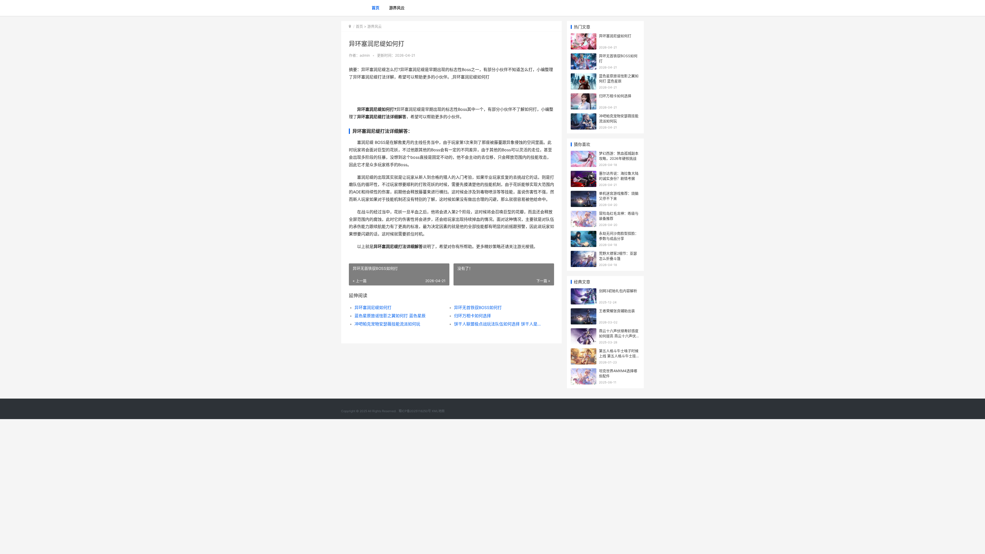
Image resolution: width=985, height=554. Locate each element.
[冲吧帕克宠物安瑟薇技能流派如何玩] (583, 116)
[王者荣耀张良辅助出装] (583, 311)
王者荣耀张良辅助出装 (617, 311)
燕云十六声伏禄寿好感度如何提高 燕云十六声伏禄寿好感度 (619, 336)
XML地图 (438, 411)
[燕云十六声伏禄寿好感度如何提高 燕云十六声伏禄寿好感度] (583, 331)
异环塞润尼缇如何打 (372, 307)
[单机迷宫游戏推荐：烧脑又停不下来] (583, 194)
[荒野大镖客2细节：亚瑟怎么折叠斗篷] (583, 254)
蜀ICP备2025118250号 (415, 411)
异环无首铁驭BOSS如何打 (478, 307)
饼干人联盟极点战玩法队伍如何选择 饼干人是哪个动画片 (499, 324)
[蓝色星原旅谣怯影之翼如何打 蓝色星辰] (583, 76)
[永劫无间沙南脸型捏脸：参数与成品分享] (583, 234)
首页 (375, 7)
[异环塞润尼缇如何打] (583, 36)
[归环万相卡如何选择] (583, 96)
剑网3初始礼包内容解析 (618, 291)
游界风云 (397, 7)
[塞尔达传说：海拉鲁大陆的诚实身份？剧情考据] (583, 174)
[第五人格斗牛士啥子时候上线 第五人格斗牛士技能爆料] (583, 351)
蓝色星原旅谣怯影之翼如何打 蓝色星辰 (390, 315)
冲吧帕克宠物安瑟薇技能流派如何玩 (387, 324)
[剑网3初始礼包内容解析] (583, 291)
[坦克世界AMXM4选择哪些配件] (583, 371)
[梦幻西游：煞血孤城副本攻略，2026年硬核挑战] (583, 154)
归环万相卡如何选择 (472, 315)
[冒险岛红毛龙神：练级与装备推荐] (583, 214)
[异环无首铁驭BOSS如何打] (583, 56)
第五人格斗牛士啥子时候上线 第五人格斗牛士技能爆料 (619, 356)
